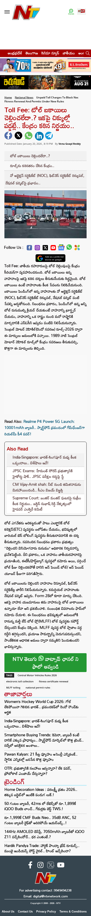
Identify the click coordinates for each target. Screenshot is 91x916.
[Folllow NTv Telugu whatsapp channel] (71, 12)
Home (8, 97)
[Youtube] (53, 249)
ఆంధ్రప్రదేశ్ (15, 53)
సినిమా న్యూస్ (50, 53)
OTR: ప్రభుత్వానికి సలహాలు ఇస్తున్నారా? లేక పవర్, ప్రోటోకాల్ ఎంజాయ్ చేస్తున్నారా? (37, 771)
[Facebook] (29, 249)
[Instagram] (37, 249)
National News (24, 97)
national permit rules (38, 687)
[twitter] (19, 136)
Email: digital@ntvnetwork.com (45, 896)
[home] (2, 53)
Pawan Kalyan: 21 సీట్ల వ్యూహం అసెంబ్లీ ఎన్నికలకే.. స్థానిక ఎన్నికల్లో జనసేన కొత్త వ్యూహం (41, 757)
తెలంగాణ (32, 53)
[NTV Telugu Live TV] (81, 12)
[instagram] (40, 865)
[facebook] (8, 136)
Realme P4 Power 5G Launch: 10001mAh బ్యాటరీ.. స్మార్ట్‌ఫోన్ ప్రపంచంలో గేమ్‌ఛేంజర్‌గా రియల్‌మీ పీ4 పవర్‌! (44, 428)
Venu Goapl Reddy (70, 143)
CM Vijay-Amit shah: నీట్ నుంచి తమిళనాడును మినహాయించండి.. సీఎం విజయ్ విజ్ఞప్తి (47, 487)
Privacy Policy (46, 911)
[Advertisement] (45, 382)
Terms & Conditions (73, 911)
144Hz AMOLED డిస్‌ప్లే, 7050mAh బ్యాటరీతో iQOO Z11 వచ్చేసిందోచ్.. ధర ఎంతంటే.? (44, 834)
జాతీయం (69, 53)
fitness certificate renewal (53, 681)
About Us (8, 911)
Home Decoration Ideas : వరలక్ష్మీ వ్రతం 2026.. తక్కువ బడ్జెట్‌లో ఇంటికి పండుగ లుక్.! (40, 792)
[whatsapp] (29, 136)
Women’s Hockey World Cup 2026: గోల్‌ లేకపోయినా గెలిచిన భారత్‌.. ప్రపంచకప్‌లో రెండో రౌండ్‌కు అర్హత (41, 707)
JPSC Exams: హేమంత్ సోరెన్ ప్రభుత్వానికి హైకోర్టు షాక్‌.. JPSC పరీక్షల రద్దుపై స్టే (43, 473)
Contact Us (25, 911)
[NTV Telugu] (26, 12)
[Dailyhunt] (77, 249)
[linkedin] (39, 136)
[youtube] (60, 865)
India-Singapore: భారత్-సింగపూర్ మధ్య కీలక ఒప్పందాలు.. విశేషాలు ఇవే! (45, 460)
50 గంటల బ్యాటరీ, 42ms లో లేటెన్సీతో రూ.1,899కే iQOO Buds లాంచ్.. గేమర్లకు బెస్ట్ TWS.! (40, 806)
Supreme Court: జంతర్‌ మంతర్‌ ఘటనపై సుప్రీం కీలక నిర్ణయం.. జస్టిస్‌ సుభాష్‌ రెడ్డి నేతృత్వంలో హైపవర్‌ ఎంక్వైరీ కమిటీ (47, 503)
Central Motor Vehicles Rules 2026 (37, 675)
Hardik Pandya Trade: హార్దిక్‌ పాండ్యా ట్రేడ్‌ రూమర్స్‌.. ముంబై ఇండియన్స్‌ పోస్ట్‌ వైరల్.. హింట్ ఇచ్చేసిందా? (42, 848)
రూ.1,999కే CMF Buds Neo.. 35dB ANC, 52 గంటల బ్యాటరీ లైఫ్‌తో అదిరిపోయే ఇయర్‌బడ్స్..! (40, 820)
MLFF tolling (13, 687)
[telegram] (49, 136)
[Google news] (61, 248)
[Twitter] (45, 249)
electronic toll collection (20, 681)
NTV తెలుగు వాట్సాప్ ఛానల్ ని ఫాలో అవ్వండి (46, 663)
